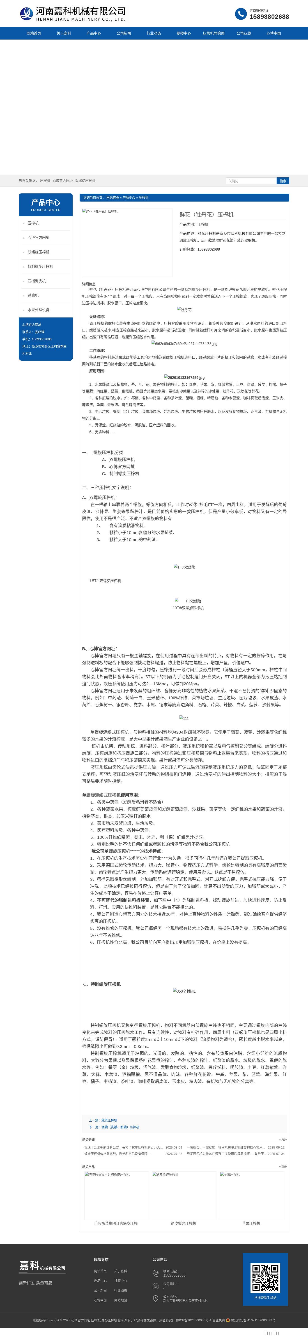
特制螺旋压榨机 (197, 289)
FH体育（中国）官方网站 (107, 1333)
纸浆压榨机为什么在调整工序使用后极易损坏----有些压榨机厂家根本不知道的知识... (236, 1154)
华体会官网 (183, 1333)
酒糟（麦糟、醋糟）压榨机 (120, 1127)
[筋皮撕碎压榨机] (184, 1195)
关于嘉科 (64, 33)
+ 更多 (283, 1139)
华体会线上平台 (251, 1333)
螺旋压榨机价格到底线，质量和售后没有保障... (133, 1154)
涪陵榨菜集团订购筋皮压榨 (116, 1223)
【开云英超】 (50, 1333)
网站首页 (34, 33)
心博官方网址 (63, 181)
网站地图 (120, 1300)
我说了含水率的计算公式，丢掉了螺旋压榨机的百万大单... (133, 1147)
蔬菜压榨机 (109, 1120)
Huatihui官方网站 (74, 1333)
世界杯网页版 (136, 1333)
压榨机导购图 (214, 33)
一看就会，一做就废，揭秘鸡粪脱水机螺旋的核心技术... (236, 1147)
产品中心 (94, 33)
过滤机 (33, 295)
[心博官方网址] (74, 21)
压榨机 (45, 181)
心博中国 (274, 33)
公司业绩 (244, 33)
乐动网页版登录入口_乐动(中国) (215, 1333)
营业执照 (218, 1320)
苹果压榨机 (251, 1223)
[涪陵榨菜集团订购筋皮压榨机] (116, 1195)
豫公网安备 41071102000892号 (253, 1320)
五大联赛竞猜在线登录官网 (20, 1333)
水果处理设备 (38, 310)
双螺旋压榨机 (85, 181)
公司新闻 (124, 33)
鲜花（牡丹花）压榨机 (206, 215)
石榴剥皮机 (37, 281)
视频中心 (184, 33)
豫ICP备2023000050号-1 (193, 1320)
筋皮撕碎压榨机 (183, 1223)
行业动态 (154, 33)
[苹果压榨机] (252, 1195)
